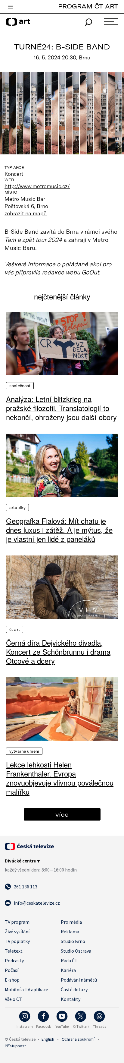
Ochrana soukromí (78, 1039)
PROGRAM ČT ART (88, 6)
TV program (17, 922)
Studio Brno (73, 941)
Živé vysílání (17, 932)
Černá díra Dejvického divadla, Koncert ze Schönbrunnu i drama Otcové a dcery (58, 651)
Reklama (70, 932)
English (48, 1039)
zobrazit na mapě (26, 213)
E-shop (12, 980)
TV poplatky (17, 941)
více (62, 814)
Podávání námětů (79, 980)
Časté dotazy (74, 989)
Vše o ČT (13, 999)
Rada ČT (69, 960)
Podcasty (14, 960)
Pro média (71, 922)
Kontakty (70, 999)
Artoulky (17, 507)
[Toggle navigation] (10, 6)
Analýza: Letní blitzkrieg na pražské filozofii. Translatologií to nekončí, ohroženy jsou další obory (61, 408)
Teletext (14, 951)
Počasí (11, 970)
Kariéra (68, 970)
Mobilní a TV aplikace (26, 989)
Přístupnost (15, 1046)
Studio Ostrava (76, 951)
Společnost (19, 385)
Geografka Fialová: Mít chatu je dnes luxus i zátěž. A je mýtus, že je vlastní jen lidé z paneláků (59, 529)
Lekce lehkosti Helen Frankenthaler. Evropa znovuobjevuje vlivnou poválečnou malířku (59, 778)
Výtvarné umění (24, 751)
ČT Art (14, 629)
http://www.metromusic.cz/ (37, 186)
